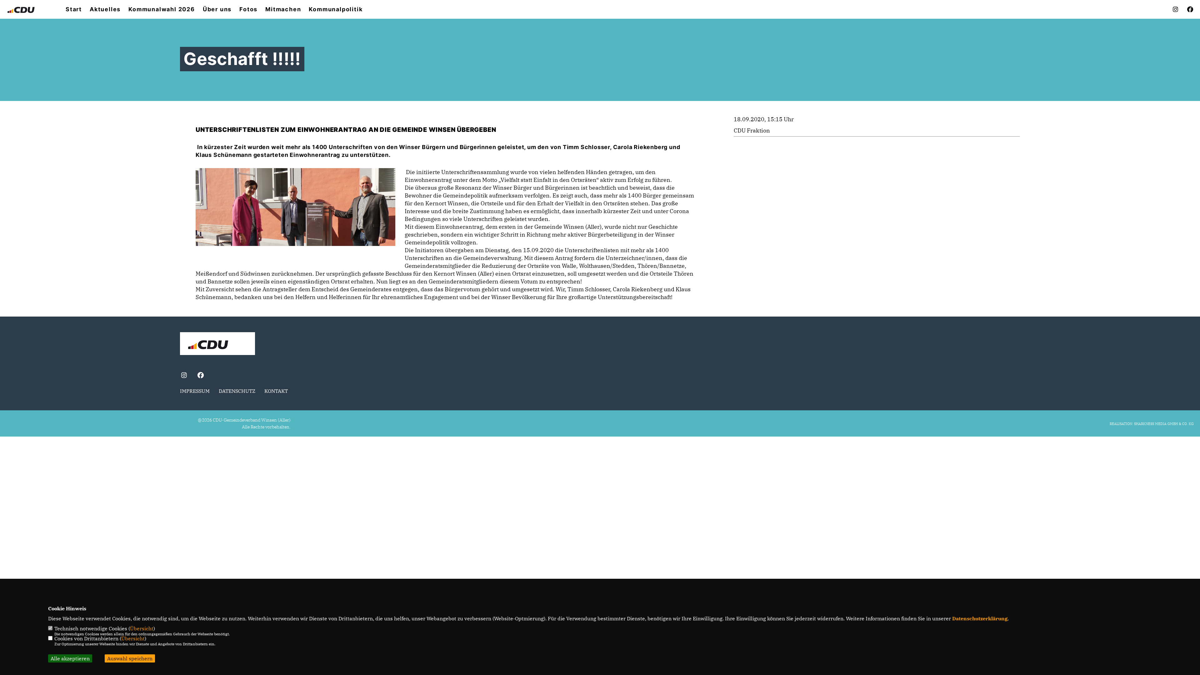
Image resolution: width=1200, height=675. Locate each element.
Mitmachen (283, 9)
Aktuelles (105, 9)
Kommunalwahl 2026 (161, 9)
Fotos (248, 9)
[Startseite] (217, 344)
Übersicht (141, 628)
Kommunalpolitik (335, 9)
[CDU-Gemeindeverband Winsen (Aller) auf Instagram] (184, 376)
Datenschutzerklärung (980, 618)
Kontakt (276, 391)
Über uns (217, 9)
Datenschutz (237, 391)
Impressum (195, 391)
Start (74, 9)
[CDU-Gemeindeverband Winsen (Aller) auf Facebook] (200, 376)
